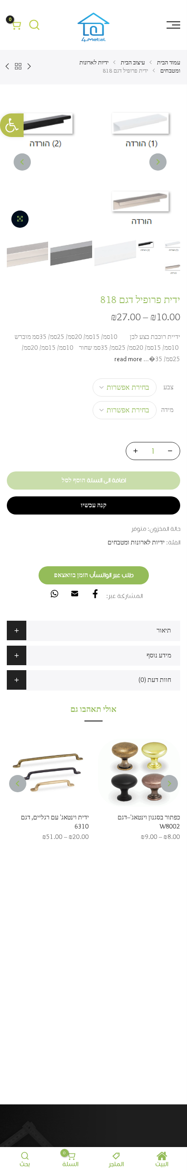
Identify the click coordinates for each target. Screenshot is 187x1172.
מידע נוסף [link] (159, 656)
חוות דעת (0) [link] (154, 680)
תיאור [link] (164, 631)
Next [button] (22, 162)
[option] (93, 161)
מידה (167, 410)
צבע (168, 387)
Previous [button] (158, 162)
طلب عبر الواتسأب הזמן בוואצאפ (93, 575)
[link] (12, 125)
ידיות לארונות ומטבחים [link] (136, 543)
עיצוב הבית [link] (133, 63)
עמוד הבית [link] (168, 63)
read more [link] (128, 359)
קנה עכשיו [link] (94, 505)
